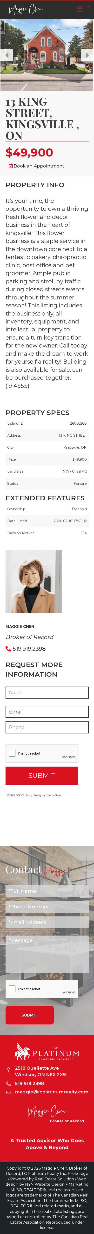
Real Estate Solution (54, 1179)
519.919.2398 (29, 648)
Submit (29, 1015)
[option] (47, 55)
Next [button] (87, 55)
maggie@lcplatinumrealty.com (51, 1092)
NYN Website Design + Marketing (57, 1184)
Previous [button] (6, 55)
